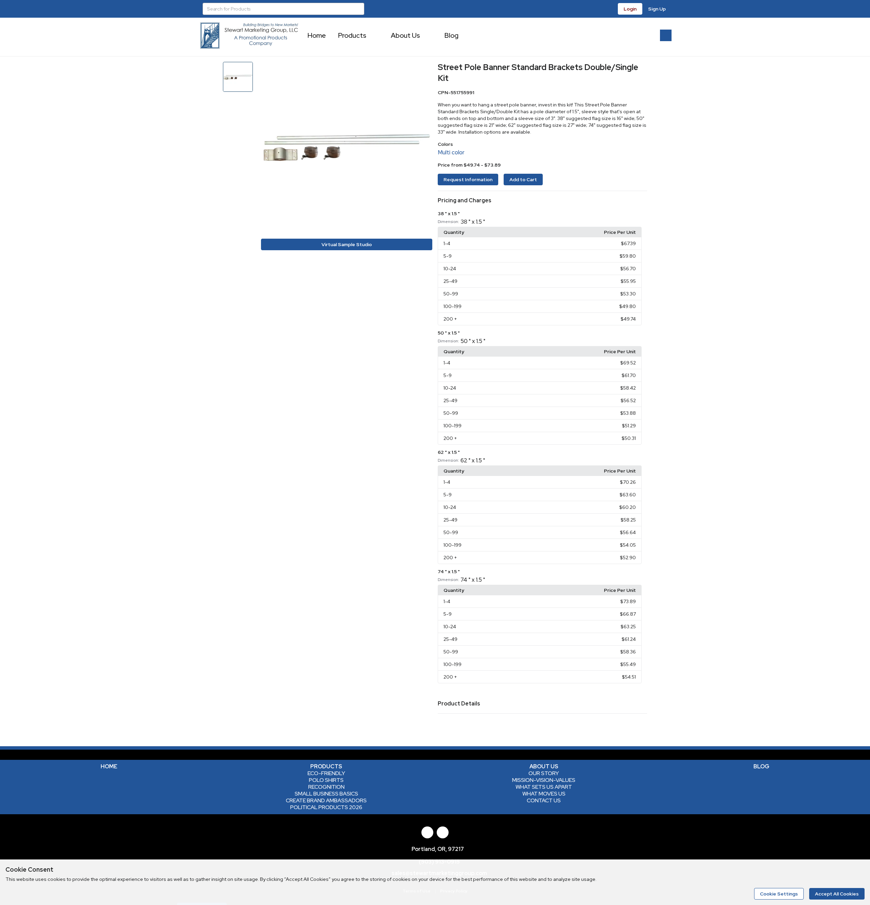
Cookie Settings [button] (779, 894)
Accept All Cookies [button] (837, 894)
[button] (542, 200)
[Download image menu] (424, 70)
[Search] (358, 9)
